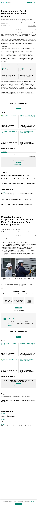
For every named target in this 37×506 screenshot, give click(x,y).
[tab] (4, 151)
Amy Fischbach (4, 231)
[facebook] (15, 29)
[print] (35, 29)
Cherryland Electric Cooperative (20, 282)
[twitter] (18, 29)
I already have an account (18, 164)
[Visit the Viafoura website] (33, 156)
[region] (18, 154)
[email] (21, 29)
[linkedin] (16, 29)
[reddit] (20, 29)
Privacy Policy (32, 501)
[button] (2, 2)
